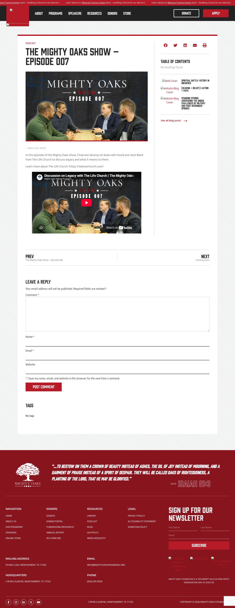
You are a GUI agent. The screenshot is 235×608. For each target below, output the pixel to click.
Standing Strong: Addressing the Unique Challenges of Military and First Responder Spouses (193, 103)
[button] (165, 45)
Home (9, 516)
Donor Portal (54, 521)
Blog (90, 527)
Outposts (92, 533)
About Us (11, 521)
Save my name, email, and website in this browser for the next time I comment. (74, 378)
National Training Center (93, 3)
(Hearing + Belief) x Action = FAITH (194, 89)
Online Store (13, 538)
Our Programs (14, 527)
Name (30, 337)
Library (91, 516)
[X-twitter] (31, 602)
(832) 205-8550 (94, 581)
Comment (32, 295)
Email (30, 351)
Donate (50, 516)
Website (30, 364)
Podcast (31, 43)
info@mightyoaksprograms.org (106, 565)
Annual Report (55, 533)
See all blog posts (171, 120)
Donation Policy (137, 527)
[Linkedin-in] (23, 602)
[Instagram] (16, 602)
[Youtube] (38, 602)
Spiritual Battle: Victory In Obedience (195, 82)
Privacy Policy (136, 516)
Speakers (11, 533)
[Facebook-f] (8, 602)
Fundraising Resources (60, 527)
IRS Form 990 (53, 538)
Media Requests (96, 538)
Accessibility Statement (142, 521)
